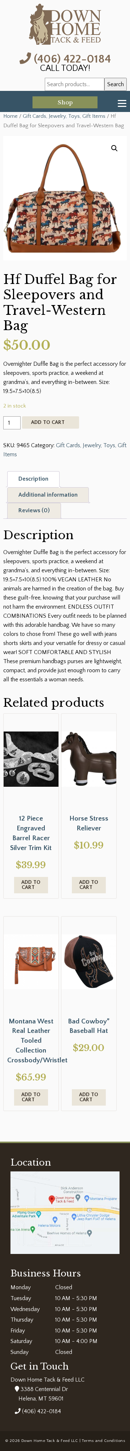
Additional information (48, 495)
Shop (65, 102)
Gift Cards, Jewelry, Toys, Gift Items (64, 116)
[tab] (33, 479)
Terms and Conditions (103, 1441)
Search (115, 84)
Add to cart (48, 422)
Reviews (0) (34, 510)
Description (33, 479)
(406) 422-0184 (71, 58)
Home (10, 116)
